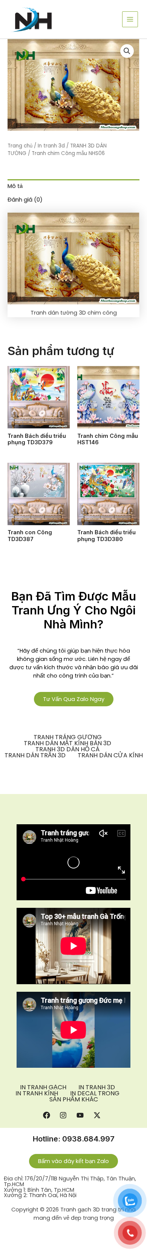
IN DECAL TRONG (94, 1093)
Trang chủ (20, 145)
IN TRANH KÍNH (36, 1093)
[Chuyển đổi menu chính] (130, 19)
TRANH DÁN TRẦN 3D (35, 755)
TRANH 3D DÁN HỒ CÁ (67, 749)
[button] (127, 51)
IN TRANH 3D (96, 1087)
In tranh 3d (51, 145)
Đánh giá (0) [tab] (25, 199)
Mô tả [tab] (15, 186)
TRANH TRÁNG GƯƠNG (68, 737)
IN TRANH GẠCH (43, 1087)
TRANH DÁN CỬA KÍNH (110, 755)
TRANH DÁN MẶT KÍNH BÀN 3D (67, 743)
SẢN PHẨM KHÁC (73, 1099)
